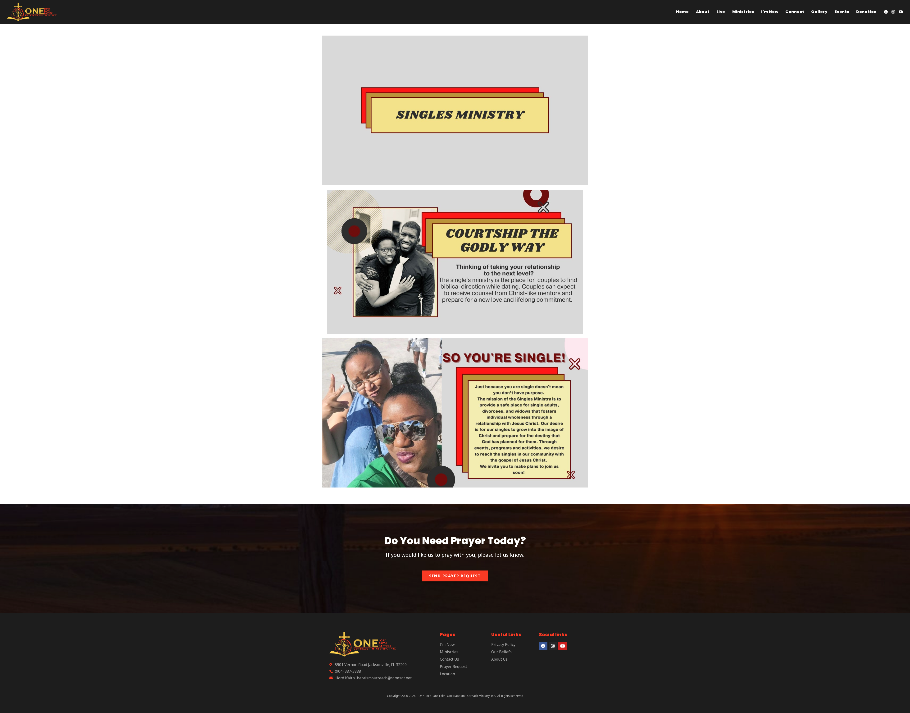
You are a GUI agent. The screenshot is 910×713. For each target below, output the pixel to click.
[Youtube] (562, 646)
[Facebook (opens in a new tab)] (886, 12)
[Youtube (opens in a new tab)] (901, 12)
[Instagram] (553, 646)
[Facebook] (543, 646)
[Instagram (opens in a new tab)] (893, 12)
